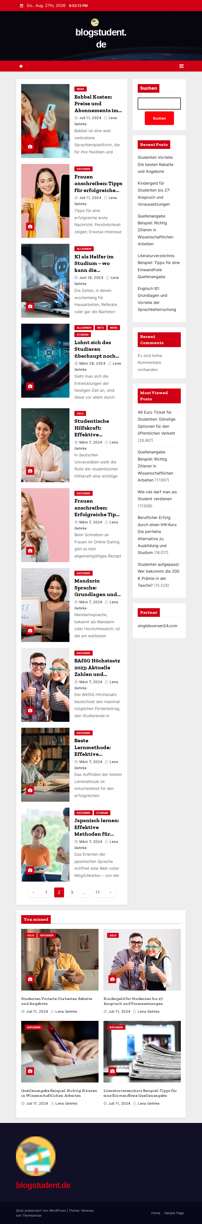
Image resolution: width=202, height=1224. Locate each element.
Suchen (148, 88)
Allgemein (84, 248)
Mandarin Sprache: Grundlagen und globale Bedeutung (95, 594)
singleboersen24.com (157, 625)
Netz (100, 327)
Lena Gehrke (65, 1011)
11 (97, 892)
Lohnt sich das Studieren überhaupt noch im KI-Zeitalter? (95, 352)
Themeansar (32, 1215)
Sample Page (174, 1213)
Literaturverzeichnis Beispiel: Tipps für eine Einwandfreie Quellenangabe (140, 1093)
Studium (82, 334)
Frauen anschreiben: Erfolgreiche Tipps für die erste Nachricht (97, 514)
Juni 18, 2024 (91, 277)
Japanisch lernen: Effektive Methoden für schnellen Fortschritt (96, 834)
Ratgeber (83, 168)
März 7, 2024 (90, 442)
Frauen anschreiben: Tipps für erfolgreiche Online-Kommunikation (98, 190)
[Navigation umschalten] (181, 66)
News (80, 89)
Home (155, 1213)
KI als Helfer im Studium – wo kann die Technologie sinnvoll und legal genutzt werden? (97, 273)
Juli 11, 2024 (90, 118)
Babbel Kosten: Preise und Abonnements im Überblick (96, 107)
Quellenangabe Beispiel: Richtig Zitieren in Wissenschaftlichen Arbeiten (155, 230)
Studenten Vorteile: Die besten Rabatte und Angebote (155, 164)
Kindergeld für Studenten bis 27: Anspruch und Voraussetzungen (133, 1001)
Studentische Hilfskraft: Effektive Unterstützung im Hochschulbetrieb (97, 434)
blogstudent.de (43, 1185)
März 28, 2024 (92, 363)
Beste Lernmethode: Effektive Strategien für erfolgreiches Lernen (93, 757)
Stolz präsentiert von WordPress (41, 1210)
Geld (80, 413)
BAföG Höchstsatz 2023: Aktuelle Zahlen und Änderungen (97, 670)
